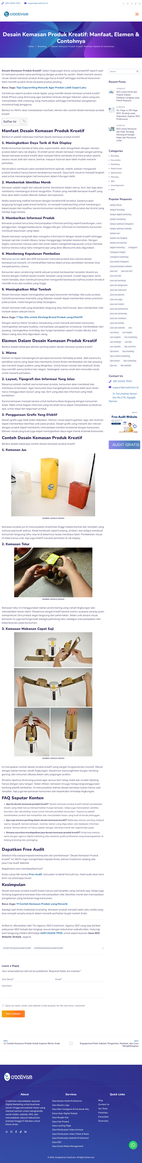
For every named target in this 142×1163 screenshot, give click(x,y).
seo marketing (130, 337)
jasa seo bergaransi (118, 285)
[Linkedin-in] (140, 4)
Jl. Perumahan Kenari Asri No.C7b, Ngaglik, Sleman (123, 397)
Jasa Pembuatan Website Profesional (70, 1138)
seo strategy (115, 342)
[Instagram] (128, 4)
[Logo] (16, 14)
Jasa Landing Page (61, 1125)
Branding (42, 46)
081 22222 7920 (122, 381)
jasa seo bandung (118, 280)
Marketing (115, 164)
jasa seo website (117, 328)
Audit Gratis (125, 445)
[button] (137, 14)
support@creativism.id (38, 3)
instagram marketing (119, 257)
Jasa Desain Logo (60, 1105)
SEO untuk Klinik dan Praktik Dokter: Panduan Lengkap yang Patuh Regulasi (127, 96)
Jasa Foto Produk (60, 1121)
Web (113, 189)
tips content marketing (120, 356)
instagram (132, 247)
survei (15, 258)
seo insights (115, 337)
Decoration (116, 160)
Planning (114, 177)
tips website (126, 365)
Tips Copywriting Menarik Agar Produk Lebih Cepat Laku (51, 87)
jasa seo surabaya (118, 318)
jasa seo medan (117, 304)
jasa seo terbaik (117, 323)
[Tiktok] (136, 4)
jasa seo (113, 271)
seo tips (128, 342)
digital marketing (117, 247)
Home (31, 46)
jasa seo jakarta (117, 294)
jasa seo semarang (118, 313)
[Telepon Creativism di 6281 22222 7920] (2, 3)
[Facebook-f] (132, 4)
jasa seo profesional (119, 309)
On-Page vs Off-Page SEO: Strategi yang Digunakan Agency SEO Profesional (128, 115)
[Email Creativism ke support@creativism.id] (25, 3)
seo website (115, 346)
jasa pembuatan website (121, 266)
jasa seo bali (115, 276)
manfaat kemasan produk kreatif (48, 948)
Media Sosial (116, 168)
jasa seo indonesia (118, 290)
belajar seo (115, 233)
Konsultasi (103, 1117)
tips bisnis (114, 351)
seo (130, 328)
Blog (100, 1100)
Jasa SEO (56, 1142)
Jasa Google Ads (60, 1117)
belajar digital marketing (120, 214)
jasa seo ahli (126, 271)
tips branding (128, 351)
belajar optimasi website (120, 228)
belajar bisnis (116, 205)
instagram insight (117, 252)
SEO (112, 181)
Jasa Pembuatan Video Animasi (67, 1130)
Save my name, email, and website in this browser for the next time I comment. (45, 1005)
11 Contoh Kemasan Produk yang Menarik (42, 903)
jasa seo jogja (116, 299)
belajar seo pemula (118, 243)
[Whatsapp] (124, 4)
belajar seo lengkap (118, 238)
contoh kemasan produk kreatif (17, 948)
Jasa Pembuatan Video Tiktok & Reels (70, 1134)
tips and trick (130, 346)
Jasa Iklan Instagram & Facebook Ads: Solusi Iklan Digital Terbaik (70, 1111)
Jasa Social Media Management (67, 1146)
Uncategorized (117, 185)
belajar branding (117, 210)
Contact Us (103, 1104)
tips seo (113, 365)
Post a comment (13, 1014)
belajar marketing (117, 219)
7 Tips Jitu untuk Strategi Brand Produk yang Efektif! (49, 317)
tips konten (115, 361)
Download (103, 1121)
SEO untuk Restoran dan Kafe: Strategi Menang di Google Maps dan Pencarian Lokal (126, 134)
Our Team (103, 1108)
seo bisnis (114, 332)
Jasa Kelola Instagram (119, 261)
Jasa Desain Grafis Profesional (67, 1101)
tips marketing (130, 361)
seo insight (127, 332)
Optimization (116, 173)
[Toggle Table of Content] (21, 121)
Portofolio (103, 1112)
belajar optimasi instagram (121, 224)
